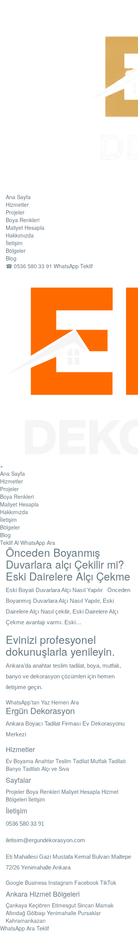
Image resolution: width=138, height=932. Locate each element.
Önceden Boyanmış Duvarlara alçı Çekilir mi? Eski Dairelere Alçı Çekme (68, 564)
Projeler (15, 212)
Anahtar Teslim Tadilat (62, 761)
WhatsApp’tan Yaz (28, 702)
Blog (11, 258)
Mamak (104, 905)
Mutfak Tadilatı (108, 761)
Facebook (86, 882)
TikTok (108, 882)
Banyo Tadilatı (23, 768)
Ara (51, 542)
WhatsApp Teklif (73, 266)
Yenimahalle (61, 913)
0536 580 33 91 (30, 266)
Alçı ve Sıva (55, 768)
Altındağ (15, 913)
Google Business (26, 882)
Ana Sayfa (18, 197)
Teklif (42, 928)
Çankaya (16, 905)
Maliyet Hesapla (25, 227)
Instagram (60, 882)
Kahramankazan (26, 920)
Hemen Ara (65, 702)
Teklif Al (9, 542)
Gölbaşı (36, 913)
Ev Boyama (19, 761)
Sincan (85, 905)
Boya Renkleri (22, 220)
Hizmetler (17, 204)
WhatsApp (32, 542)
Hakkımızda (20, 235)
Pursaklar (89, 913)
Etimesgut (64, 905)
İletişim (14, 243)
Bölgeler (16, 250)
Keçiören (39, 905)
